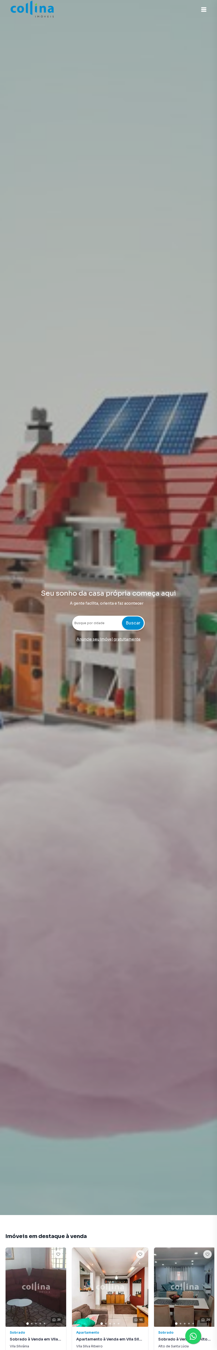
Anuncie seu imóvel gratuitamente (108, 639)
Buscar (133, 623)
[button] (203, 9)
